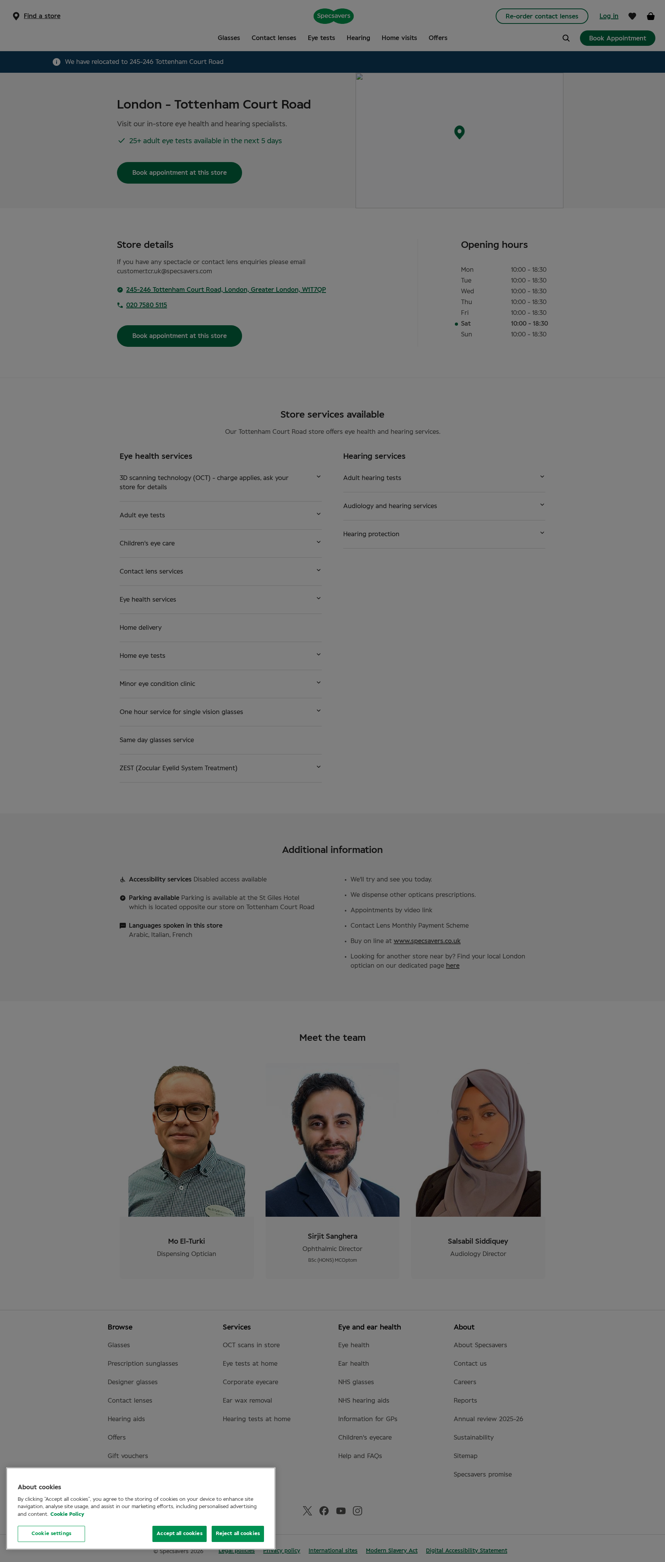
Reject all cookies (238, 1533)
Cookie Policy (67, 1514)
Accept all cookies (179, 1533)
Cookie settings (51, 1533)
